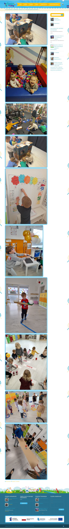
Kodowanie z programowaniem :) (57, 58)
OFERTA (25, 4)
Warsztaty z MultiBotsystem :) (57, 19)
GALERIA (31, 4)
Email (21, 499)
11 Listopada (56, 52)
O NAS (20, 4)
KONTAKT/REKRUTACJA (54, 4)
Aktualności (13, 481)
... (13, 510)
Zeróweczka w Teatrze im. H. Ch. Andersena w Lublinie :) (59, 37)
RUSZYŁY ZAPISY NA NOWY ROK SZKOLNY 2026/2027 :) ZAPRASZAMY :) (56, 47)
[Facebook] (63, 526)
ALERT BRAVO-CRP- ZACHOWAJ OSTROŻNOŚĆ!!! (56, 29)
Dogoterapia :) (56, 23)
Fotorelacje (17, 481)
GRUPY (36, 4)
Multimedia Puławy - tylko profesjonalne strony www (27, 526)
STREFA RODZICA (44, 4)
